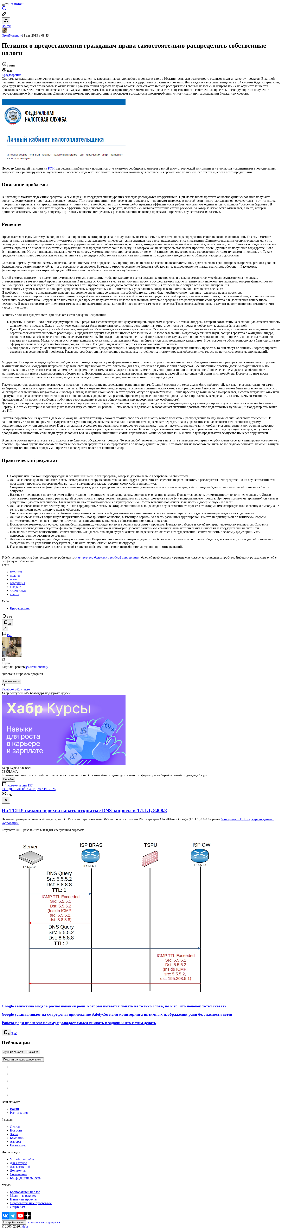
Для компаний (20, 1166)
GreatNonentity (12, 35)
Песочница (18, 1145)
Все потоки (16, 4)
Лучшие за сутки (13, 1051)
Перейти (8, 779)
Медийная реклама (23, 1195)
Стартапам (17, 1207)
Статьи (15, 1126)
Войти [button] (6, 26)
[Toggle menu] (3, 5)
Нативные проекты (23, 1199)
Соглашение (18, 1174)
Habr (24, 1226)
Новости (16, 1130)
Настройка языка (13, 1222)
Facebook (8, 689)
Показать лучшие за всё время (22, 1059)
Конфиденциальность (25, 1178)
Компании (17, 1138)
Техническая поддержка (43, 1222)
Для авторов (18, 1163)
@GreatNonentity (36, 667)
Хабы (14, 1134)
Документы (18, 1170)
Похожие (32, 1051)
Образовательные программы (31, 1203)
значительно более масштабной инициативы (107, 557)
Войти (14, 1109)
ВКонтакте (22, 689)
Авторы (15, 1141)
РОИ (51, 168)
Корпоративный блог (25, 1192)
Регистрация (19, 1112)
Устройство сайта (22, 1159)
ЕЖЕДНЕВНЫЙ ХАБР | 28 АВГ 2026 (29, 789)
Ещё (14, 1033)
